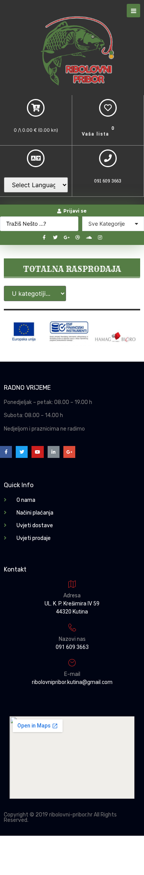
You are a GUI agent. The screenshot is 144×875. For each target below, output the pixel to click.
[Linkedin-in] (54, 452)
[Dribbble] (77, 237)
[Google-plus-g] (66, 237)
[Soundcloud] (88, 237)
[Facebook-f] (44, 237)
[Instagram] (99, 237)
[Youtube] (37, 452)
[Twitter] (55, 237)
